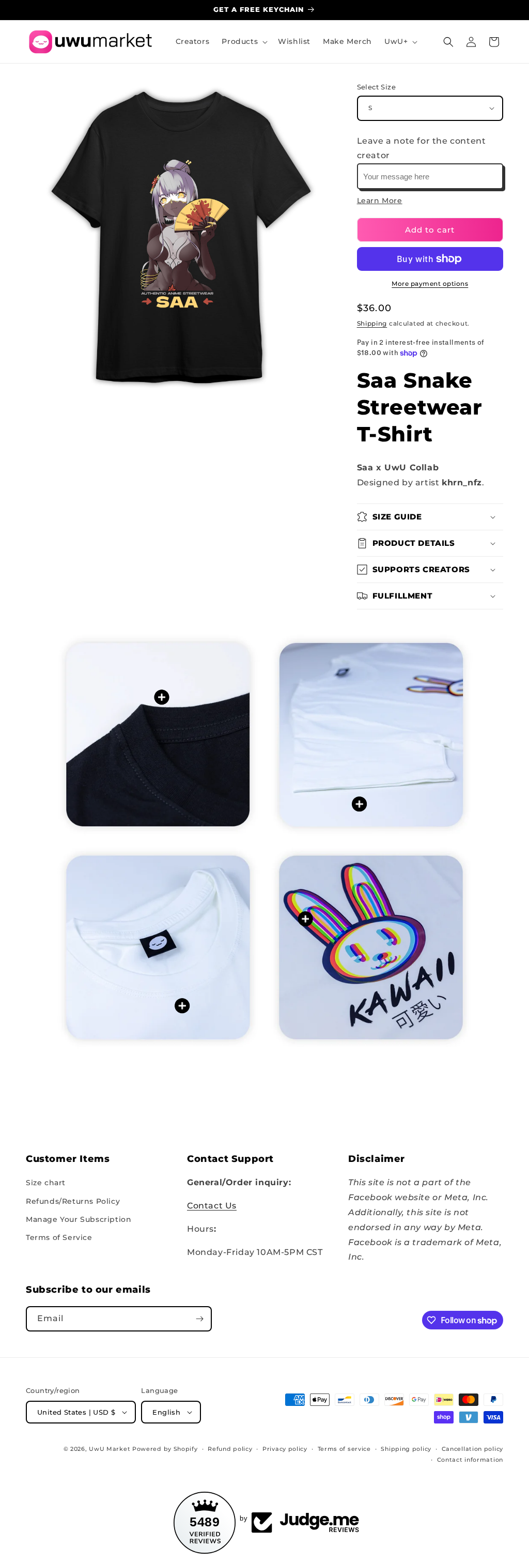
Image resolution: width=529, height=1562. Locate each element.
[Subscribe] (199, 1318)
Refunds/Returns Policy (73, 1201)
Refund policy (230, 1448)
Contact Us (212, 1206)
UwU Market (109, 1448)
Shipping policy (406, 1448)
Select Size (376, 87)
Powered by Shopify (165, 1448)
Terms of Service (59, 1237)
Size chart (46, 1182)
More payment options (430, 283)
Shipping (372, 323)
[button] (243, 41)
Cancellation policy (472, 1448)
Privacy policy (284, 1448)
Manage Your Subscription (78, 1219)
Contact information (470, 1459)
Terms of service (344, 1448)
